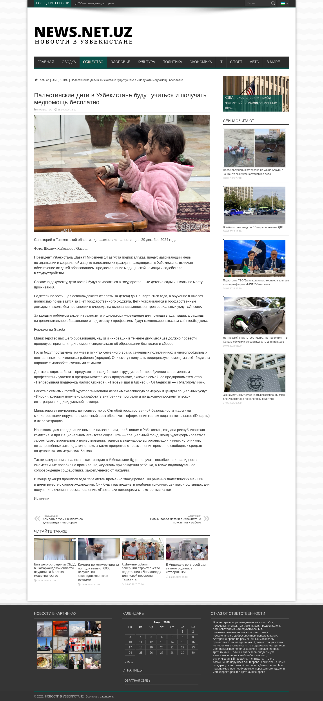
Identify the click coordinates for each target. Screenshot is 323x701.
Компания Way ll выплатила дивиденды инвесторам (63, 519)
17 (130, 647)
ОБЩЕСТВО (93, 62)
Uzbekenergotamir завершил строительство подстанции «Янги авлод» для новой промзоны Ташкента (141, 571)
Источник (41, 498)
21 (172, 647)
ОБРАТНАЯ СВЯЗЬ (138, 680)
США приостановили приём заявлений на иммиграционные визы (251, 103)
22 (182, 647)
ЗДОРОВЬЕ (120, 62)
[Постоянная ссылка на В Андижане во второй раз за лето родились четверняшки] (187, 559)
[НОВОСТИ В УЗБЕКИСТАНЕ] (83, 43)
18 (140, 647)
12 (151, 642)
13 (161, 642)
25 (140, 652)
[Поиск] (273, 3)
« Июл (129, 662)
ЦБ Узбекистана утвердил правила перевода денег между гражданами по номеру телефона (131, 3)
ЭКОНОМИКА (201, 62)
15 (182, 642)
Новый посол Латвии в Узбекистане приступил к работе (175, 519)
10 (130, 642)
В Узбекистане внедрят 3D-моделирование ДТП (253, 227)
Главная (46, 62)
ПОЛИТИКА (172, 62)
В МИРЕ (273, 62)
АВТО (254, 62)
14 (172, 642)
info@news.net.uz (265, 665)
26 (151, 652)
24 (130, 652)
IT (221, 62)
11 (140, 642)
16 (193, 642)
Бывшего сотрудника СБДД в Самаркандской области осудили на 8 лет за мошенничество (55, 569)
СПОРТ (236, 62)
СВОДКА (69, 62)
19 (151, 647)
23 (193, 647)
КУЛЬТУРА (146, 62)
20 (161, 647)
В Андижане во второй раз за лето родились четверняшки (186, 568)
